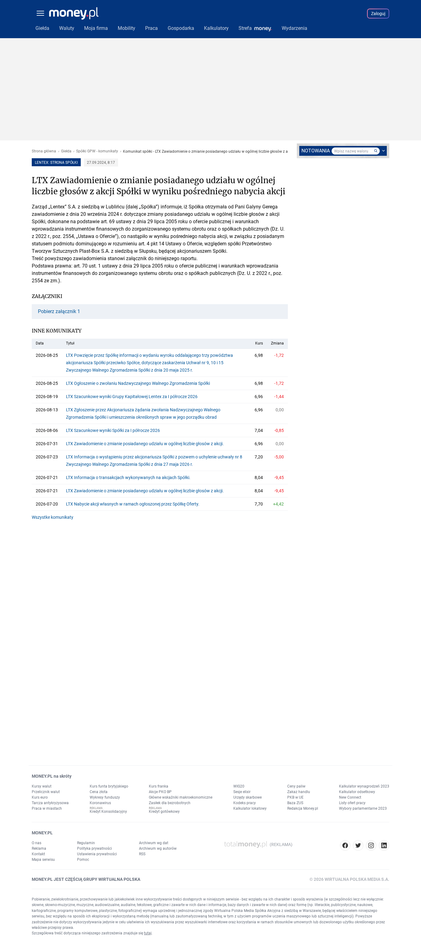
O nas (36, 843)
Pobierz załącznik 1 (59, 311)
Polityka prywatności (94, 848)
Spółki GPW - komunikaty (97, 151)
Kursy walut (41, 786)
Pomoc (83, 859)
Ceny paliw (296, 786)
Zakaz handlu (298, 792)
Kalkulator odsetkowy (357, 792)
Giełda (66, 151)
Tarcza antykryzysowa (50, 803)
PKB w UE (295, 797)
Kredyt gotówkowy (164, 811)
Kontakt (38, 854)
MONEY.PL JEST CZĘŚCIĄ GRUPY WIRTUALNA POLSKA (86, 879)
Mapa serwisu (43, 859)
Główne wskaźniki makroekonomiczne (180, 797)
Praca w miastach (47, 808)
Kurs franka (158, 786)
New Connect (350, 797)
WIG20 (238, 786)
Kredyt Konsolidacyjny (108, 811)
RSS (142, 854)
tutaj (148, 933)
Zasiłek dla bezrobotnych (169, 803)
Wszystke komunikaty (52, 517)
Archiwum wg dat (153, 843)
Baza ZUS (295, 803)
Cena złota (99, 792)
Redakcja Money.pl (302, 808)
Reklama (39, 848)
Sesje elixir (242, 792)
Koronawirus (100, 803)
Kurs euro (40, 797)
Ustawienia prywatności (97, 854)
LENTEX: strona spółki (56, 162)
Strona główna (44, 151)
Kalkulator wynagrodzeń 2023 (364, 786)
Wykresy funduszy (105, 797)
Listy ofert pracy (352, 803)
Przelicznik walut (46, 792)
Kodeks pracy (244, 803)
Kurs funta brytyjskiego (109, 786)
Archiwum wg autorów (158, 848)
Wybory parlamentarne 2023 (363, 808)
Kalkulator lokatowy (250, 808)
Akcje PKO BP (160, 792)
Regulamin (86, 843)
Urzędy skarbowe (247, 797)
